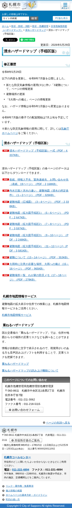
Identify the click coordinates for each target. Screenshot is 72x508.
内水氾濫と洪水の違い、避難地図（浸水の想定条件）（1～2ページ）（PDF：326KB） (39, 193)
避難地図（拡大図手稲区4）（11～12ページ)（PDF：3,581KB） (38, 248)
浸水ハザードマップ (35, 30)
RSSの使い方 (13, 499)
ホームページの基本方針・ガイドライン (26, 495)
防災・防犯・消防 (20, 26)
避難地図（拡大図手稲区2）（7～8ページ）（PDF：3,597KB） (39, 226)
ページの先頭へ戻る (58, 422)
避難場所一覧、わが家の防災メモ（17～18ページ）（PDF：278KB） (38, 277)
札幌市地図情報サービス (16, 314)
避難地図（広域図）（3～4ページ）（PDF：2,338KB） (39, 204)
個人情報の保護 (14, 490)
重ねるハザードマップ (15, 363)
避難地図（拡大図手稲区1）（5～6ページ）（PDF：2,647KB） (39, 215)
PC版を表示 (61, 18)
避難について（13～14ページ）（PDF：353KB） (39, 257)
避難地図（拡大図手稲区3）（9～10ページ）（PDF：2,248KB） (38, 237)
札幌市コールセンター (17, 457)
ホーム (5, 26)
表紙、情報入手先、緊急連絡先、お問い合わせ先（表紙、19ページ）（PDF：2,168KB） (39, 182)
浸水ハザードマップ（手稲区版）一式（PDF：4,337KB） (38, 153)
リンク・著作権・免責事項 (19, 486)
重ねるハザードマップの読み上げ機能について (30, 370)
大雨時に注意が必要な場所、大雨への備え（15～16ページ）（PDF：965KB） (39, 266)
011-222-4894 (20, 469)
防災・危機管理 (40, 26)
